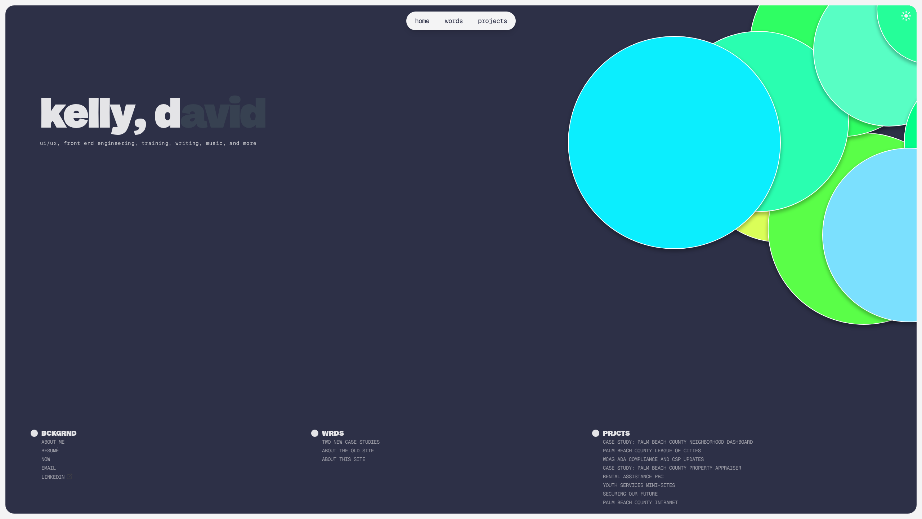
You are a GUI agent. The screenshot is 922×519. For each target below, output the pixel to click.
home (422, 21)
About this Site (343, 459)
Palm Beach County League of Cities (652, 450)
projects (492, 21)
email (48, 468)
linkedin (52, 477)
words (454, 21)
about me (52, 442)
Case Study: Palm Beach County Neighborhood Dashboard (678, 442)
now (45, 459)
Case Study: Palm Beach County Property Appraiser (672, 468)
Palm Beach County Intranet (640, 502)
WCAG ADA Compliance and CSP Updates (653, 459)
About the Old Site (348, 450)
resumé (50, 450)
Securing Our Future (630, 494)
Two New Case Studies (351, 442)
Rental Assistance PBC (633, 476)
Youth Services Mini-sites (639, 485)
